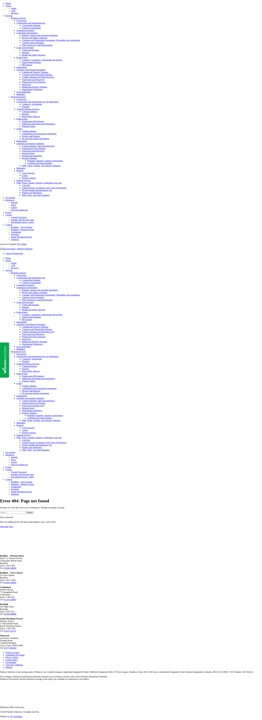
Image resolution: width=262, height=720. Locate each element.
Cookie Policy (11, 660)
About (8, 6)
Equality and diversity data (22, 220)
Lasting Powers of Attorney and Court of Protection (44, 188)
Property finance (29, 178)
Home (8, 3)
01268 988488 (10, 614)
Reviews (14, 13)
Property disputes (29, 158)
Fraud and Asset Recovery (33, 79)
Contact (8, 225)
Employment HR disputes (33, 121)
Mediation (20, 94)
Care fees (26, 185)
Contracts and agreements (33, 43)
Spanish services (23, 180)
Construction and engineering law (30, 23)
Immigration (21, 67)
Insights (14, 202)
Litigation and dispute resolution (30, 143)
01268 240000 (10, 568)
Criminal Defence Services (27, 109)
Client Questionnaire (14, 253)
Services (9, 15)
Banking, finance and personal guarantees (40, 35)
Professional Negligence (32, 89)
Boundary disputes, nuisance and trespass (45, 161)
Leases (25, 175)
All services (21, 20)
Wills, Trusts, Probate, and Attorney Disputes (41, 166)
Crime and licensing (25, 47)
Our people (10, 198)
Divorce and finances (31, 136)
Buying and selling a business (34, 38)
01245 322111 (10, 631)
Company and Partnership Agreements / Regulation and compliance (51, 40)
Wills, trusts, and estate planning (35, 195)
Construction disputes (31, 25)
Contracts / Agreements (32, 104)
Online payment (12, 652)
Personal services (18, 97)
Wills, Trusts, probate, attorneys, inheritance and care (39, 183)
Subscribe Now (6, 526)
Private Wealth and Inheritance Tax (37, 190)
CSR (13, 11)
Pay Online (22, 244)
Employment (21, 57)
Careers (8, 215)
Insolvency (26, 84)
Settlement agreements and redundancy (38, 124)
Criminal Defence (29, 111)
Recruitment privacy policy (22, 222)
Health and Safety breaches (33, 55)
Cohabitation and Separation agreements (39, 134)
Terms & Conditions (14, 665)
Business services (18, 18)
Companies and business (27, 33)
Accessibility (11, 662)
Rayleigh (15, 234)
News (13, 205)
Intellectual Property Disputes (34, 87)
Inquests (25, 52)
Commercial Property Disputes (35, 72)
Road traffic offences (31, 116)
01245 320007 (10, 599)
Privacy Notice (11, 657)
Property (20, 170)
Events (8, 212)
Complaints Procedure (15, 655)
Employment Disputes (31, 62)
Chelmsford (16, 232)
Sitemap (8, 667)
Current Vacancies (19, 217)
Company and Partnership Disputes (37, 75)
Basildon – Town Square (21, 227)
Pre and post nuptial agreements (35, 138)
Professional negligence (32, 156)
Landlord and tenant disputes (39, 163)
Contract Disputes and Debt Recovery (38, 77)
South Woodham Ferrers (21, 237)
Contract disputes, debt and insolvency (38, 146)
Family (19, 129)
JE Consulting (16, 716)
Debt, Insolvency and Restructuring (37, 45)
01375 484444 (10, 648)
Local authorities (23, 92)
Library (14, 207)
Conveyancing (28, 173)
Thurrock (15, 239)
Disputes (25, 106)
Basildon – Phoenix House (22, 229)
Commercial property (25, 30)
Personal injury (28, 153)
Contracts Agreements (31, 28)
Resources (9, 200)
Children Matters (29, 131)
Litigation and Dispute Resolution (30, 70)
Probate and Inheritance (32, 193)
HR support (27, 65)
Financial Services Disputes (34, 82)
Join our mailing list (19, 210)
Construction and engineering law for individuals (37, 102)
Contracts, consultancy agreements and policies (42, 60)
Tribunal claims (28, 126)
